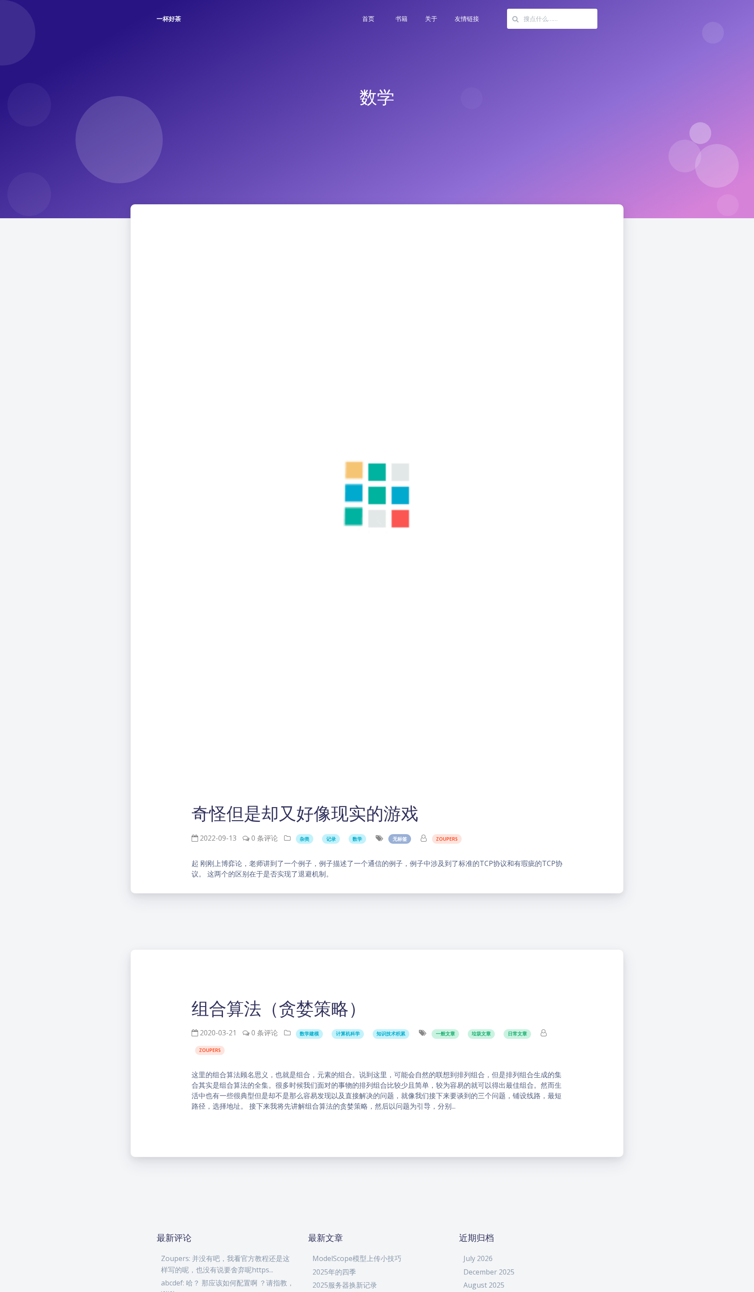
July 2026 (478, 1258)
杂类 (304, 839)
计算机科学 (348, 1034)
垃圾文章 (481, 1034)
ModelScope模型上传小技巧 (356, 1258)
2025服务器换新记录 (344, 1285)
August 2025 (483, 1285)
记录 (331, 839)
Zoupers (447, 839)
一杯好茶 (169, 18)
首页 (368, 18)
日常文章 (517, 1034)
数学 (357, 839)
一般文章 (445, 1034)
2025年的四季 (334, 1272)
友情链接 (467, 18)
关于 (431, 18)
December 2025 (488, 1272)
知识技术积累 (391, 1034)
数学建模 (309, 1034)
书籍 (401, 18)
